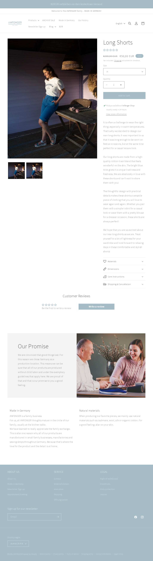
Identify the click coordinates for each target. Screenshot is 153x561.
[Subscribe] (58, 516)
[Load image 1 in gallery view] (16, 170)
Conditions (105, 484)
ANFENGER (17, 554)
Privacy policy (58, 554)
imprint (103, 494)
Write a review (96, 306)
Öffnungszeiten (61, 499)
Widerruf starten (61, 484)
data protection (107, 489)
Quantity (106, 79)
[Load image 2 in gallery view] (34, 170)
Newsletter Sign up (16, 489)
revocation (59, 489)
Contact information (103, 554)
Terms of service (73, 554)
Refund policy (45, 554)
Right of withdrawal (109, 478)
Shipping (117, 60)
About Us (11, 478)
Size (105, 65)
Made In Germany (15, 484)
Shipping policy (87, 554)
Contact (57, 478)
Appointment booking (17, 494)
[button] (34, 20)
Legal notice (118, 554)
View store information (116, 114)
